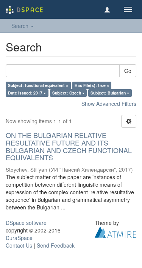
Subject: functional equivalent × (38, 85)
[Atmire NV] (115, 231)
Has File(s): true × (92, 85)
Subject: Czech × (68, 93)
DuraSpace (19, 238)
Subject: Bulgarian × (110, 93)
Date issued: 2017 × (27, 93)
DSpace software (26, 222)
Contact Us (19, 245)
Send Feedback (56, 245)
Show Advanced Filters (108, 103)
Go (127, 70)
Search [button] (20, 25)
